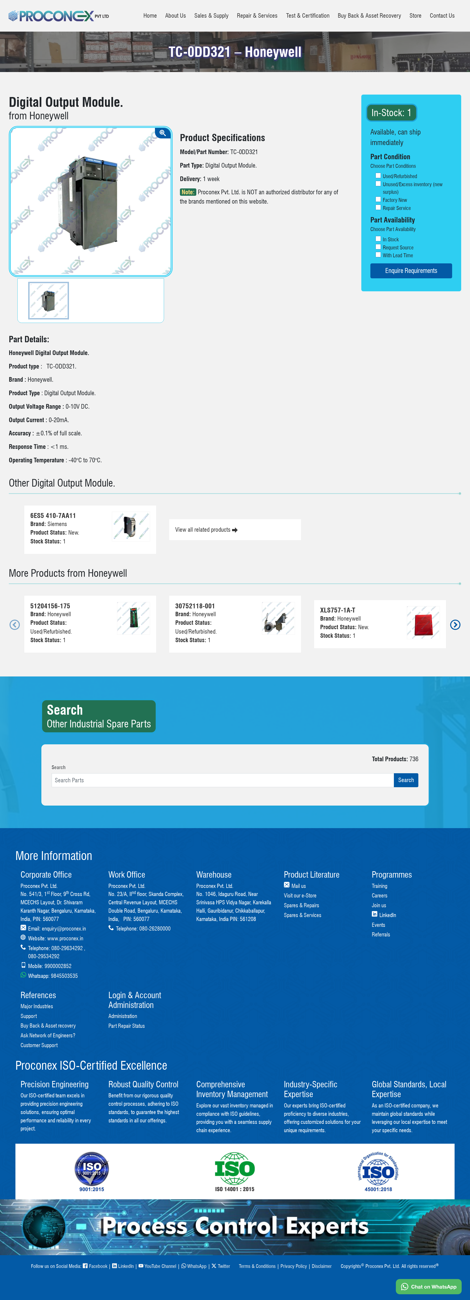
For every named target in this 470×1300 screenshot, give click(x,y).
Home (150, 15)
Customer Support (39, 1045)
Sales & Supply (211, 15)
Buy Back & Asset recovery (48, 1025)
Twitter (224, 1266)
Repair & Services (257, 15)
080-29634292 (67, 948)
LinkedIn (126, 1266)
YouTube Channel (160, 1266)
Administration (122, 1016)
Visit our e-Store (300, 895)
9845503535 (64, 975)
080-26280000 (155, 928)
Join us (379, 905)
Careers (380, 895)
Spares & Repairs (301, 905)
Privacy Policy (294, 1266)
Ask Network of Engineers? (48, 1035)
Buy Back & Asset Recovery (369, 15)
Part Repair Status (126, 1025)
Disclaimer (322, 1266)
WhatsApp (197, 1266)
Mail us (299, 886)
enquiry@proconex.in (64, 928)
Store (416, 15)
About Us (175, 15)
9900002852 (58, 966)
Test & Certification (307, 15)
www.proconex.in (65, 938)
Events (378, 924)
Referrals (381, 934)
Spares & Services (302, 915)
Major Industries (37, 1006)
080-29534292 (43, 956)
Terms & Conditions (257, 1266)
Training (379, 886)
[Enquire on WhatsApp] (428, 1286)
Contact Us (442, 15)
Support (29, 1016)
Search (59, 767)
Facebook (98, 1266)
